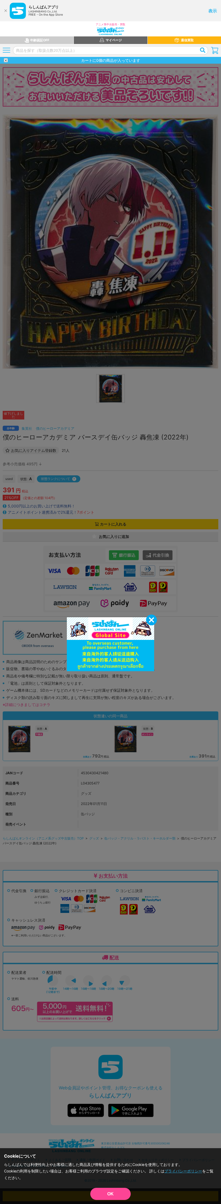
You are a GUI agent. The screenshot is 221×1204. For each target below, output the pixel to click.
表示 (212, 10)
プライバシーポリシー (183, 1171)
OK (110, 1194)
